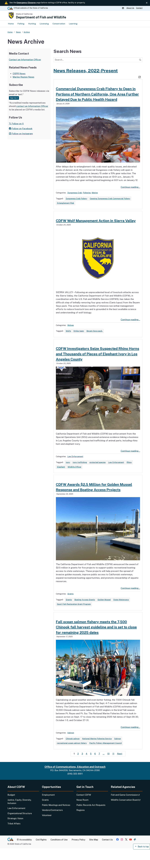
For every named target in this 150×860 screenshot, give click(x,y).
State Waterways (121, 599)
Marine (95, 193)
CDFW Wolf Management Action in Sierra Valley (96, 221)
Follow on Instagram (22, 133)
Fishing (20, 24)
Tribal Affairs (14, 823)
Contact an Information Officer (25, 59)
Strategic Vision (15, 818)
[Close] (146, 3)
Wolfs (68, 331)
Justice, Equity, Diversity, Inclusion (19, 801)
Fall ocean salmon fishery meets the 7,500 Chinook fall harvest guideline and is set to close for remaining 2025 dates (96, 627)
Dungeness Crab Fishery (76, 198)
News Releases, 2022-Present (85, 70)
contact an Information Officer (32, 106)
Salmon (70, 733)
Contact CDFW (83, 795)
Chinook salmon (73, 738)
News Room (82, 800)
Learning (73, 24)
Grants (70, 594)
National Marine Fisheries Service (97, 738)
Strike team (78, 331)
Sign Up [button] (14, 98)
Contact (139, 8)
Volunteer (47, 815)
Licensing (44, 24)
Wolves (70, 325)
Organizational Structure (20, 813)
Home (11, 24)
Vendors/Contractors (52, 810)
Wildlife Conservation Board (126, 800)
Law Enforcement (75, 456)
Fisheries (87, 193)
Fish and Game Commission (126, 795)
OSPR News (19, 73)
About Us (130, 8)
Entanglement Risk (65, 203)
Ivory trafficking (80, 462)
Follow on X (17, 123)
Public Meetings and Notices (56, 805)
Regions (80, 810)
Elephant (61, 467)
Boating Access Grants (84, 599)
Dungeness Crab (74, 193)
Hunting (32, 24)
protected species (98, 462)
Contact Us (107, 839)
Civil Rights (41, 839)
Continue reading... (130, 187)
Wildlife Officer (74, 467)
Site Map (93, 839)
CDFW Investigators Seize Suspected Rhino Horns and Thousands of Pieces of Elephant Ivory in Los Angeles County (97, 353)
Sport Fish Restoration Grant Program (74, 604)
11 (113, 753)
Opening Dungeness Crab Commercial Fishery (110, 198)
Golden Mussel (104, 599)
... (103, 753)
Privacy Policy (78, 839)
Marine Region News (23, 77)
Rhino (129, 462)
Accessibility (25, 839)
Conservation (58, 24)
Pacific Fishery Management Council (105, 743)
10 (108, 753)
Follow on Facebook (21, 128)
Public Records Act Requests (90, 805)
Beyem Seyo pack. (94, 331)
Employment (48, 795)
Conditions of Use (59, 839)
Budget (11, 795)
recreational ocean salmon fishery (72, 743)
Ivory (68, 462)
